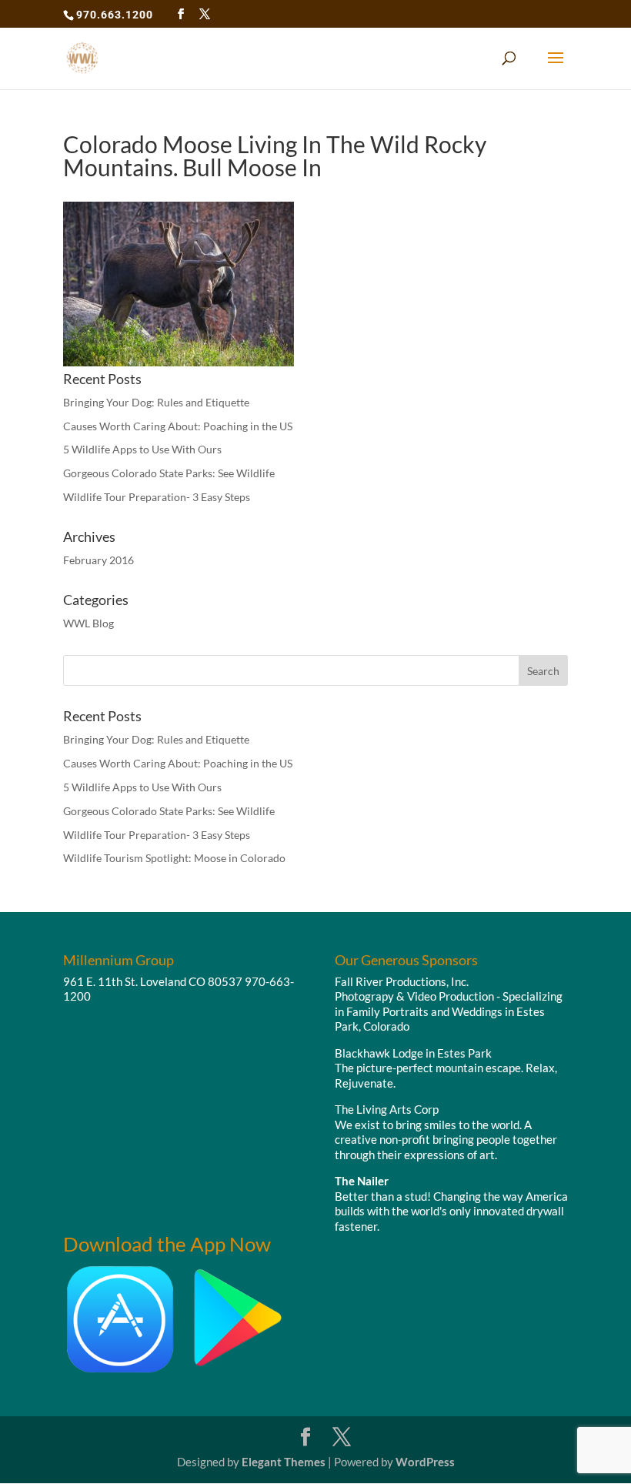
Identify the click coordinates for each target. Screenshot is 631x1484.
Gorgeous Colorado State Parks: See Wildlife (169, 473)
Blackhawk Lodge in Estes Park (413, 1053)
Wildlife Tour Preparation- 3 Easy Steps (156, 496)
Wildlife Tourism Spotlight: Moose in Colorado (174, 857)
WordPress (425, 1462)
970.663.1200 (114, 14)
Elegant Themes (284, 1462)
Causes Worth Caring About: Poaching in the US (177, 426)
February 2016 (98, 560)
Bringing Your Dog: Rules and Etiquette (156, 402)
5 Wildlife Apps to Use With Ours (142, 449)
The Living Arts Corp (387, 1109)
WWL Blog (88, 623)
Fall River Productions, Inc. (402, 981)
